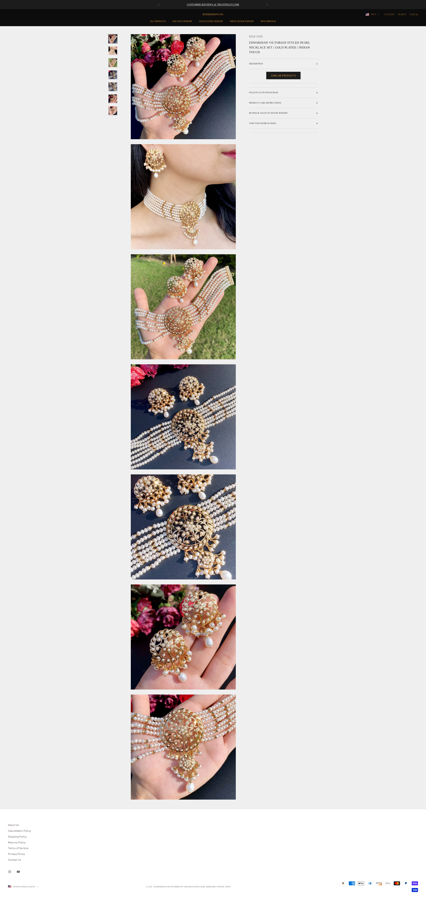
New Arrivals (268, 21)
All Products (158, 21)
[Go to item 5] (112, 86)
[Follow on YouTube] (18, 871)
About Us (13, 825)
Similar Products (283, 75)
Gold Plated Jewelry (211, 21)
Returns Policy (16, 842)
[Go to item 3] (112, 62)
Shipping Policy (17, 836)
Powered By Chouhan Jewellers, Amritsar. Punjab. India (201, 887)
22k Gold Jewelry (182, 21)
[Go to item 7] (112, 110)
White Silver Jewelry (242, 21)
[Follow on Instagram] (9, 871)
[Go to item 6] (112, 98)
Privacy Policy (16, 854)
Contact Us (14, 859)
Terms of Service (18, 848)
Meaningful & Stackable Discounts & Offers (213, 4)
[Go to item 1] (112, 38)
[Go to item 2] (112, 50)
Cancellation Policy (19, 830)
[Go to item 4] (112, 74)
